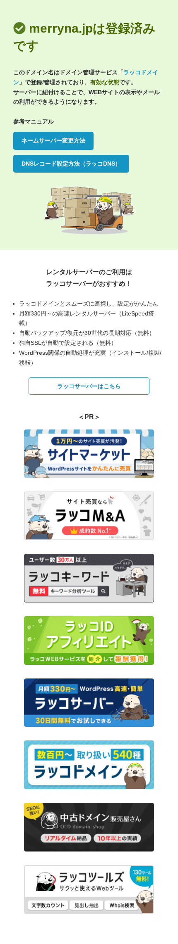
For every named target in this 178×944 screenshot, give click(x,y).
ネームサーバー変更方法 (53, 140)
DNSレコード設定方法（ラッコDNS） (71, 163)
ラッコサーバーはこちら (89, 386)
